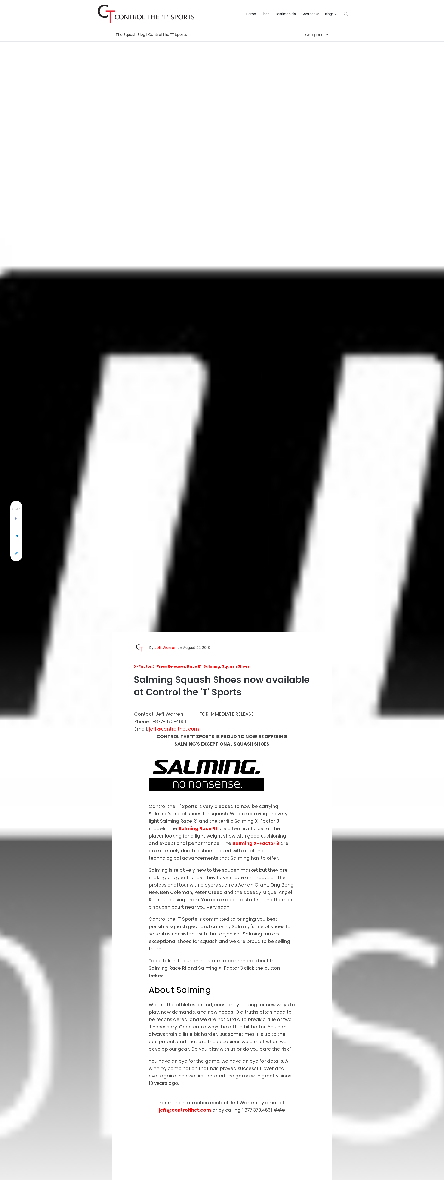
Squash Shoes (236, 666)
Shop (266, 14)
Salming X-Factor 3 (255, 843)
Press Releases (171, 666)
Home (251, 14)
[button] (331, 14)
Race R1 (194, 666)
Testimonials (285, 14)
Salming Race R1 (197, 828)
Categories (315, 34)
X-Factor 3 (144, 666)
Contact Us (310, 14)
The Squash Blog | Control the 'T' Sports (151, 34)
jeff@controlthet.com (174, 729)
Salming (212, 666)
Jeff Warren (165, 647)
